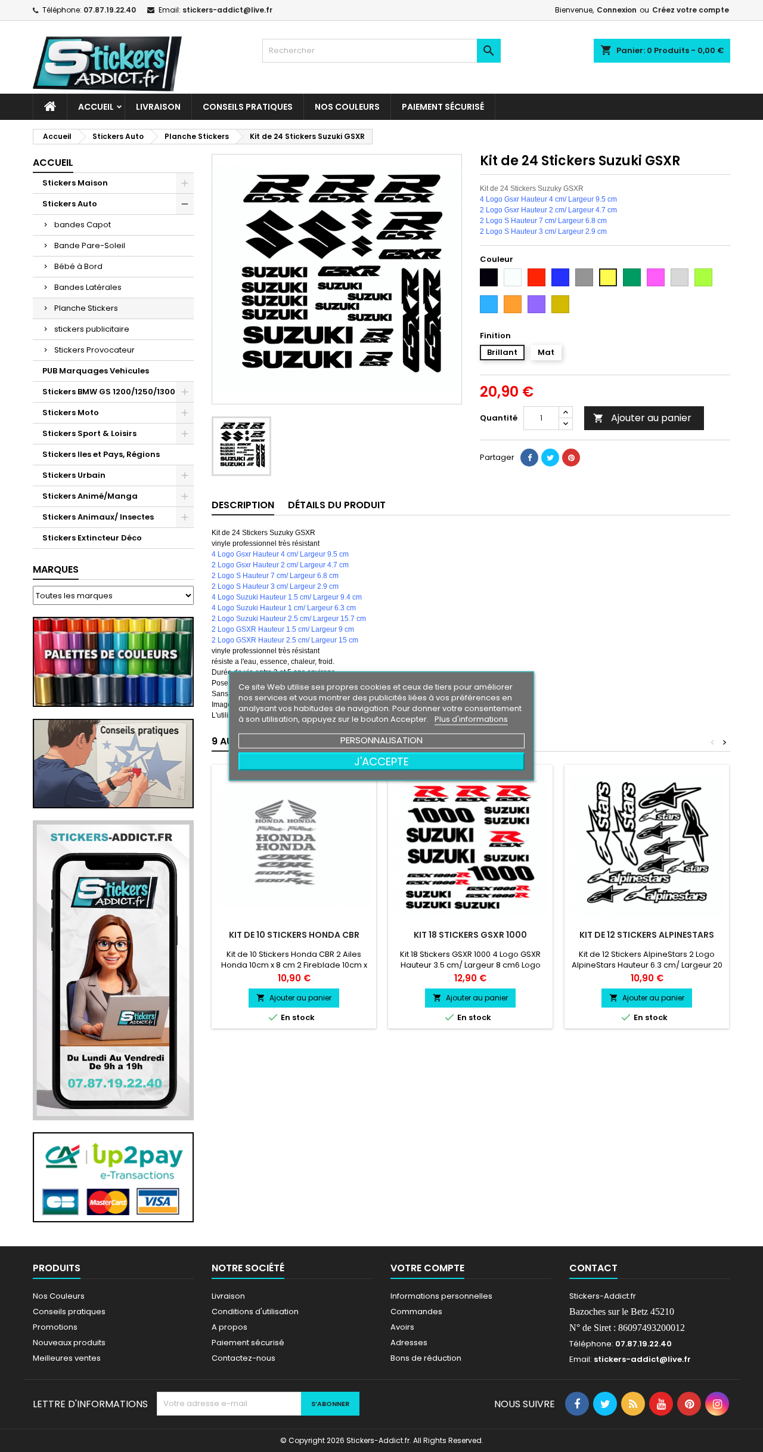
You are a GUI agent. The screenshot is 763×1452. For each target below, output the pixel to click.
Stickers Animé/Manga (90, 496)
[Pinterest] (571, 458)
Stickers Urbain (74, 475)
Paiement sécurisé (443, 107)
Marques (56, 569)
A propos (229, 1327)
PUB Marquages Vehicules (95, 370)
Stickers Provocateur (94, 350)
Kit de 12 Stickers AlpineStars (646, 935)
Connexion (617, 10)
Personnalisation (381, 740)
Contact (593, 1268)
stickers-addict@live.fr (227, 10)
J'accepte (381, 761)
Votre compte (427, 1268)
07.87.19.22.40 (109, 10)
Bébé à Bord (78, 266)
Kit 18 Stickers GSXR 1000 (470, 935)
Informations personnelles (441, 1296)
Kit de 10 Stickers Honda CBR (294, 935)
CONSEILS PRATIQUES (248, 107)
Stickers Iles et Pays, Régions (101, 454)
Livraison (158, 107)
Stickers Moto (70, 412)
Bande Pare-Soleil (89, 245)
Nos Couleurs (347, 107)
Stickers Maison (75, 183)
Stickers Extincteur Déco (92, 537)
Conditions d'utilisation (255, 1311)
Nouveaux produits (69, 1342)
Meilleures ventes (67, 1358)
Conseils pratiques (69, 1311)
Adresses (408, 1342)
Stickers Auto (69, 203)
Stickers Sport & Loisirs (89, 433)
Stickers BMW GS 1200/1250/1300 (108, 391)
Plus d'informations (471, 719)
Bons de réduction (425, 1358)
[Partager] (529, 458)
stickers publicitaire (91, 329)
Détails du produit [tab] (337, 505)
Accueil (96, 107)
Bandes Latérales (88, 287)
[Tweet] (550, 458)
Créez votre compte (690, 10)
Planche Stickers (86, 308)
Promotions (55, 1327)
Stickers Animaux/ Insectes (98, 517)
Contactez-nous (243, 1358)
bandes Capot (82, 224)
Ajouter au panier (642, 418)
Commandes (416, 1311)
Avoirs (402, 1327)
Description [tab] (243, 505)
